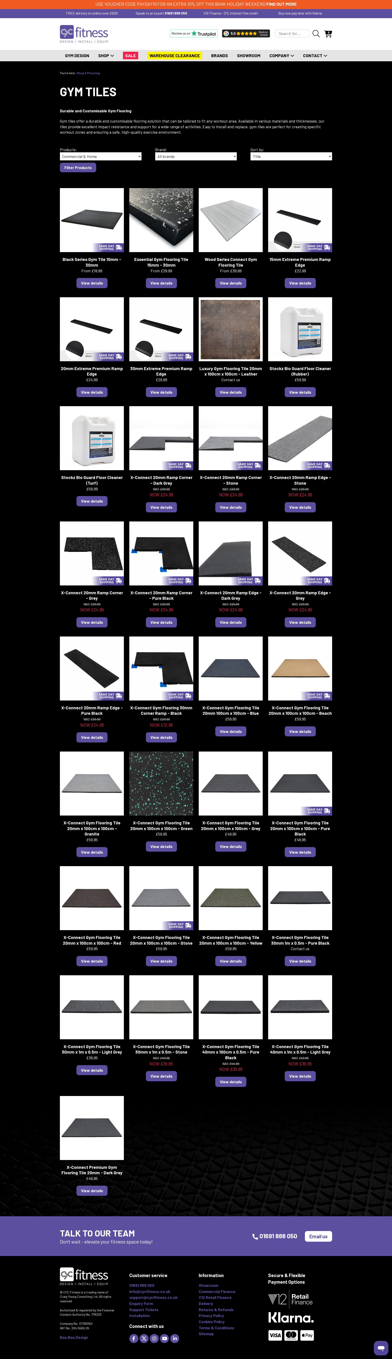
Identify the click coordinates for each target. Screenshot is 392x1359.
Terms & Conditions (216, 1327)
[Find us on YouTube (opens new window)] (165, 1337)
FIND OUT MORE (281, 4)
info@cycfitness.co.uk (149, 1291)
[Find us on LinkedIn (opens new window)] (175, 1337)
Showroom (248, 55)
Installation (139, 1315)
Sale (130, 55)
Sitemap (206, 1333)
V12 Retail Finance (215, 1297)
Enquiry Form (141, 1303)
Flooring (93, 73)
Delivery (206, 1303)
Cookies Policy (212, 1321)
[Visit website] (194, 33)
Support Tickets (143, 1309)
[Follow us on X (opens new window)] (145, 1337)
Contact (313, 55)
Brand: (161, 149)
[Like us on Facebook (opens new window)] (134, 1337)
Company (280, 55)
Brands (219, 55)
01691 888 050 (176, 13)
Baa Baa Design (74, 1337)
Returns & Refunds (216, 1309)
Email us (318, 1236)
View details (92, 282)
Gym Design (77, 55)
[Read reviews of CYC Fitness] (246, 33)
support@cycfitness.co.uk (153, 1297)
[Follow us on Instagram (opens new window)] (155, 1337)
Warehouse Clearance (174, 55)
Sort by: (257, 149)
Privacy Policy (211, 1315)
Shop (104, 55)
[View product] (92, 219)
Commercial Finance (217, 1291)
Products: (68, 149)
